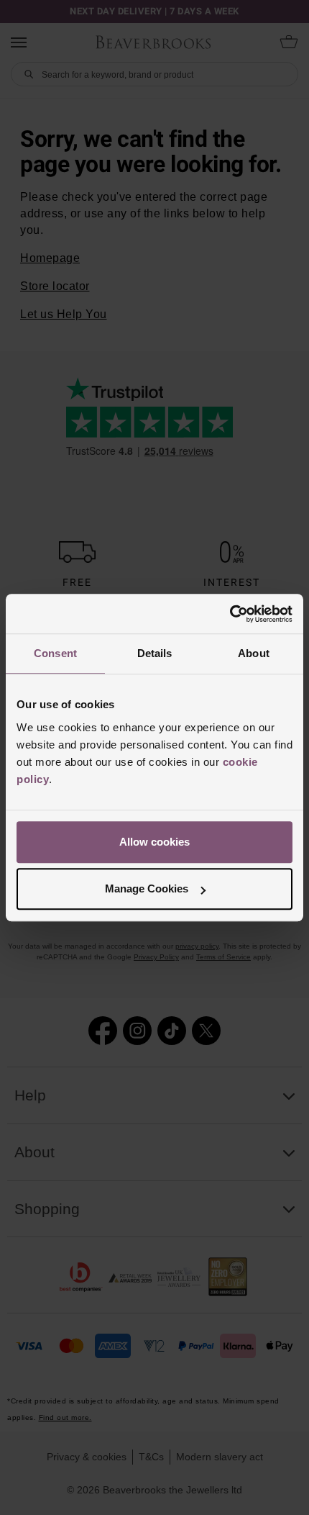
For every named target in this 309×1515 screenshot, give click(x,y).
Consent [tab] (55, 653)
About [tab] (253, 653)
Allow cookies (154, 842)
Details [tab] (154, 653)
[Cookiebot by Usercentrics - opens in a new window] (229, 614)
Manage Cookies (146, 888)
